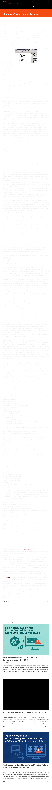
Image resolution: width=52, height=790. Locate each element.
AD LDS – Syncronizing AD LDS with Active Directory (24, 712)
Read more (47, 674)
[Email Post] (10, 601)
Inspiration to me (16, 6)
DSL (25, 549)
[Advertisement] (26, 613)
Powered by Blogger (26, 785)
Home (4, 6)
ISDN (28, 549)
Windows (7, 601)
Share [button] (47, 601)
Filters (8, 577)
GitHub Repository (33, 6)
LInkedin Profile (24, 6)
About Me (9, 6)
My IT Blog (6, 2)
